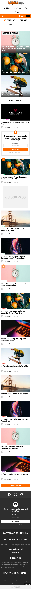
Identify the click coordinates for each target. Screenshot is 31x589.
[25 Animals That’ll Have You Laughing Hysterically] (15, 436)
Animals (4, 281)
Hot (25, 9)
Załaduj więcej (15, 485)
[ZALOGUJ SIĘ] (22, 16)
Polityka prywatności (23, 583)
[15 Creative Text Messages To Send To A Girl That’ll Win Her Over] (15, 64)
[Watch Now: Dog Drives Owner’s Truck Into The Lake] (15, 273)
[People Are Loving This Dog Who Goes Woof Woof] (15, 328)
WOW (3, 471)
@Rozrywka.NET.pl (15, 549)
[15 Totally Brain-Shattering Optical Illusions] (15, 464)
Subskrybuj (15, 552)
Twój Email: (15, 143)
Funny (3, 119)
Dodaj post (28, 16)
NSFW (7, 119)
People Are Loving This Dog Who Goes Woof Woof (13, 339)
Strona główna (6, 583)
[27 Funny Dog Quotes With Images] (15, 383)
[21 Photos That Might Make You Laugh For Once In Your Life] (15, 301)
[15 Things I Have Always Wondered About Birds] (15, 409)
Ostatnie (7, 9)
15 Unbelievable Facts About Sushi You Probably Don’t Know (14, 178)
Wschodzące (3, 266)
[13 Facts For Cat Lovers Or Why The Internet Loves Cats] (15, 356)
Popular (17, 9)
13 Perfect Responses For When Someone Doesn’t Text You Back (13, 257)
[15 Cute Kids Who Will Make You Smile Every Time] (15, 219)
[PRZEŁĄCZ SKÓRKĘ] (19, 16)
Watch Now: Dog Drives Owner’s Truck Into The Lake (13, 285)
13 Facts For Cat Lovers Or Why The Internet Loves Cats (14, 367)
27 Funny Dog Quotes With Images (14, 393)
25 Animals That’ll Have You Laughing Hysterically (12, 447)
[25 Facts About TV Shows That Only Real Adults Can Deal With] (15, 42)
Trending (15, 13)
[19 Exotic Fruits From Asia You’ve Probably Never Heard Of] (15, 86)
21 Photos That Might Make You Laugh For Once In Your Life (13, 312)
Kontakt (14, 583)
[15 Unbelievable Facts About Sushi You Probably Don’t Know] (15, 167)
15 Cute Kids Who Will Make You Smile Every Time (13, 230)
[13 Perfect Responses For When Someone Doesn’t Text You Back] (15, 246)
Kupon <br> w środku (3, 159)
